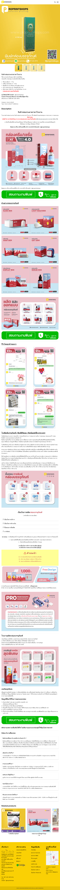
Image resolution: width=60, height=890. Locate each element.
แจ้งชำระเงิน (34, 864)
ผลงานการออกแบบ (35, 852)
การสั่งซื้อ (33, 861)
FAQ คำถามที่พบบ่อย (36, 867)
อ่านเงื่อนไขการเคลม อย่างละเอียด (30, 547)
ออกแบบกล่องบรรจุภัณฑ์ (12, 438)
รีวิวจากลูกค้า (34, 858)
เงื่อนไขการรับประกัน (36, 872)
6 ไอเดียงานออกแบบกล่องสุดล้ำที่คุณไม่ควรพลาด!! (36, 728)
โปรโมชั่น (33, 850)
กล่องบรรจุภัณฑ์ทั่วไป (21, 850)
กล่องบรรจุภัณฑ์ (10, 102)
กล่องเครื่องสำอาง (24, 436)
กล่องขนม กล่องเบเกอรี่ (46, 436)
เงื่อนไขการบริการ (35, 869)
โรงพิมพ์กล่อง (15, 104)
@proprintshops (19, 94)
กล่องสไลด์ (18, 852)
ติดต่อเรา (18, 861)
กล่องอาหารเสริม (34, 436)
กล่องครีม (15, 436)
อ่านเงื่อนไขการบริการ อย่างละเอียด (30, 545)
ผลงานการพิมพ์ (34, 855)
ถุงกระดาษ (18, 855)
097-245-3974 (15, 98)
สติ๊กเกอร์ (18, 858)
